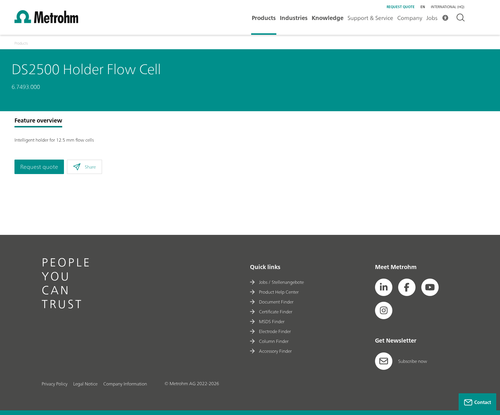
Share (90, 167)
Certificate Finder (275, 311)
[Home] (46, 21)
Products (264, 18)
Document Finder (276, 301)
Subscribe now (412, 361)
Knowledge (327, 18)
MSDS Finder (271, 321)
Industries (294, 18)
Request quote (401, 7)
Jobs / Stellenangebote (281, 282)
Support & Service (370, 18)
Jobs (432, 18)
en (422, 7)
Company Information (125, 384)
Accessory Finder (275, 351)
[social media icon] (383, 287)
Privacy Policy (54, 384)
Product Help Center (279, 291)
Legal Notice (85, 384)
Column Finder (273, 341)
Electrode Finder (275, 331)
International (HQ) (447, 7)
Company (409, 18)
